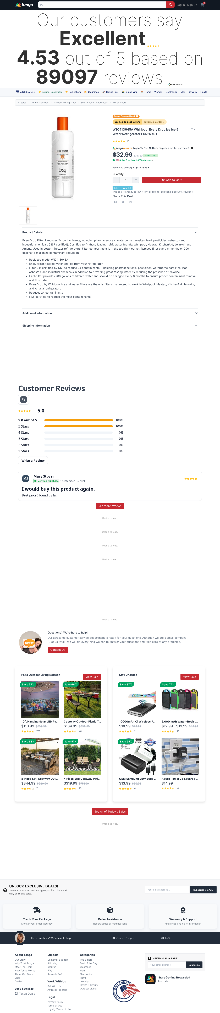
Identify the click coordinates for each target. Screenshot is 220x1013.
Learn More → (165, 981)
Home (146, 92)
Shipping (52, 963)
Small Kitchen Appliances (94, 102)
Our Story (20, 959)
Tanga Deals (27, 993)
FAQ (167, 938)
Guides (19, 981)
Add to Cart (174, 180)
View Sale (91, 677)
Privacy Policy (55, 1001)
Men (183, 92)
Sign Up (192, 5)
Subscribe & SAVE (203, 889)
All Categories (27, 92)
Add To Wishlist (122, 188)
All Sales (21, 102)
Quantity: (118, 174)
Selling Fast (110, 92)
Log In (181, 5)
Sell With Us (54, 986)
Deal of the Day (88, 963)
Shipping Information (36, 325)
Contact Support (125, 938)
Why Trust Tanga (24, 963)
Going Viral (129, 92)
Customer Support (57, 959)
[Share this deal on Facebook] (116, 202)
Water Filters (119, 102)
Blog (17, 977)
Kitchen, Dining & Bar (65, 102)
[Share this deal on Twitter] (123, 202)
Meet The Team (23, 966)
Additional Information (37, 313)
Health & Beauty (89, 984)
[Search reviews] (23, 399)
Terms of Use (54, 1005)
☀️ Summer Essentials (50, 92)
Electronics (171, 92)
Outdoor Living (88, 988)
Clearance (91, 92)
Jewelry (193, 92)
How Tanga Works (25, 970)
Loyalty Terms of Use (59, 1009)
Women (158, 92)
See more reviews (110, 506)
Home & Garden (39, 102)
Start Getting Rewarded (174, 977)
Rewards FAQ (55, 974)
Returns (51, 966)
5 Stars (23, 426)
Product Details (32, 232)
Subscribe (194, 965)
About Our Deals (24, 974)
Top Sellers (73, 92)
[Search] (170, 4)
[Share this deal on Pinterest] (131, 202)
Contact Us (57, 649)
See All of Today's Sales (110, 811)
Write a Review (33, 460)
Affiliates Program (57, 989)
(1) (128, 141)
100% (119, 426)
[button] (191, 148)
